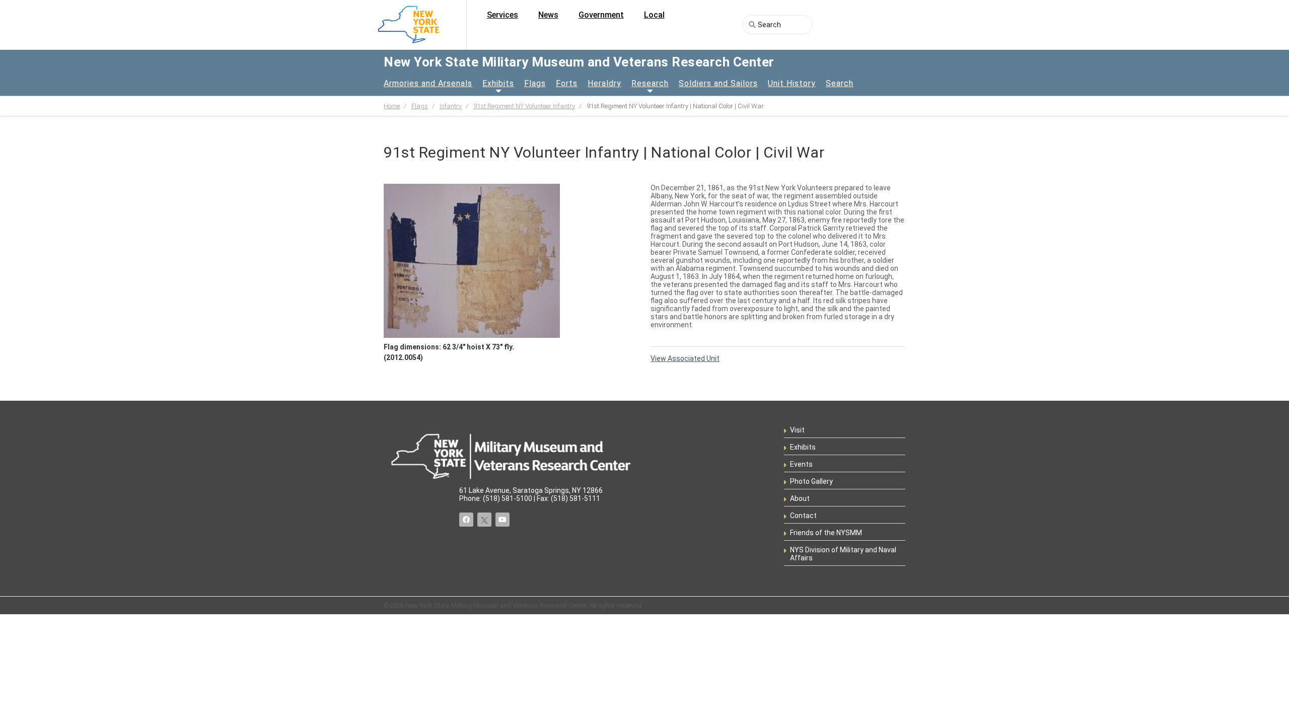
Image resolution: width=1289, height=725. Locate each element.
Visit (797, 430)
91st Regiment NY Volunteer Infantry (524, 106)
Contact (803, 516)
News (548, 15)
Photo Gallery (811, 481)
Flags (535, 83)
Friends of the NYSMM (826, 533)
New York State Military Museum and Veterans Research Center (579, 61)
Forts (567, 83)
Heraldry (604, 83)
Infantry (451, 106)
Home (392, 106)
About (800, 498)
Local (654, 15)
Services (502, 15)
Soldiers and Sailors (718, 83)
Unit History (792, 83)
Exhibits (498, 83)
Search (839, 83)
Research (650, 83)
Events (801, 464)
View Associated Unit (685, 358)
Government (601, 15)
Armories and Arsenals (428, 83)
